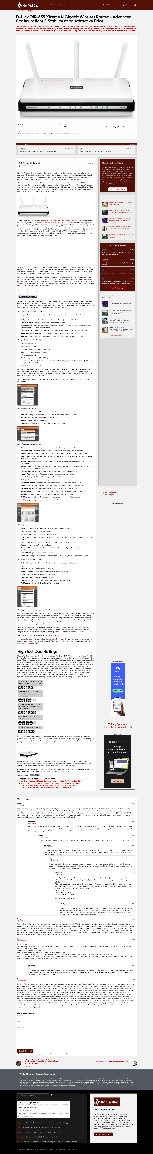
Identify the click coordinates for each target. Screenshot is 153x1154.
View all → (132, 144)
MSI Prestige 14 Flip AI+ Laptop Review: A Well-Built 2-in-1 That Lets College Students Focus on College (120, 320)
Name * (20, 1015)
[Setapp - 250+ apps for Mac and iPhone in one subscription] (117, 762)
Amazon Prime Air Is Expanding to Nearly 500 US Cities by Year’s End (117, 263)
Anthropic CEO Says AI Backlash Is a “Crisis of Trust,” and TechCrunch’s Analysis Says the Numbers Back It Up (106, 151)
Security (42, 1132)
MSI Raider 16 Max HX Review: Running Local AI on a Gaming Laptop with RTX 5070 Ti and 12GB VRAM (121, 236)
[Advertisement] (56, 252)
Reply (133, 804)
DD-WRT (57, 223)
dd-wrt (23, 134)
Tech (61, 5)
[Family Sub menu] (75, 5)
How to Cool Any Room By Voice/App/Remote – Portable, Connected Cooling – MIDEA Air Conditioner (120, 329)
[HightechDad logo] (28, 5)
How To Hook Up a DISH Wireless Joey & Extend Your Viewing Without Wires (49, 785)
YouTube (27, 1142)
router (66, 134)
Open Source (47, 134)
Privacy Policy (53, 1149)
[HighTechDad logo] (107, 1101)
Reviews (29, 1123)
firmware (33, 134)
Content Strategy (62, 1123)
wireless (82, 134)
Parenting (34, 1132)
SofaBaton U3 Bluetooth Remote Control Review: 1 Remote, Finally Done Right (120, 227)
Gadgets (115, 127)
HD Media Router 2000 (25, 643)
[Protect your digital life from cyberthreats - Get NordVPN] (118, 689)
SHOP (108, 5)
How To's (36, 1123)
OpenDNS (54, 134)
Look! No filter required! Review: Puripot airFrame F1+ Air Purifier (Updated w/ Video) (51, 781)
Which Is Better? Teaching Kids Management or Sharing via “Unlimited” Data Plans (50, 783)
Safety (60, 1132)
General (120, 127)
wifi (78, 134)
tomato (75, 134)
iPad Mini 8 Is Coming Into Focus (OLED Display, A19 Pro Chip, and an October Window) (117, 253)
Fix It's (44, 1123)
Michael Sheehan (22, 127)
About (101, 5)
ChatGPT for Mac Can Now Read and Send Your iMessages (35, 152)
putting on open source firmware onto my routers (58, 221)
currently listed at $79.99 (55, 635)
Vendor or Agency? (50, 1137)
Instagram (52, 1142)
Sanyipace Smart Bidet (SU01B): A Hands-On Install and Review (121, 203)
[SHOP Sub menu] (112, 5)
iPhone (57, 1128)
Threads (60, 1142)
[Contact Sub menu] (96, 5)
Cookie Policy (62, 1149)
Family (71, 5)
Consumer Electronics (106, 127)
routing (70, 134)
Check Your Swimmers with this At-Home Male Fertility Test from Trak (46, 787)
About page (79, 1085)
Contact (91, 5)
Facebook (43, 1142)
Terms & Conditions (72, 1149)
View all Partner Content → (117, 335)
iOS (52, 1128)
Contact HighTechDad (34, 1137)
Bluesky (67, 1142)
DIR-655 (28, 134)
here (73, 766)
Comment (21, 1027)
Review (130, 127)
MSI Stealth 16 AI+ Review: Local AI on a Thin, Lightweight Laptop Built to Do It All (121, 219)
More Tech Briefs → (118, 288)
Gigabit (38, 134)
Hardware (125, 127)
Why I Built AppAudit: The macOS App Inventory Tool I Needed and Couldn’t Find (120, 211)
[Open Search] (135, 5)
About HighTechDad (117, 189)
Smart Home (35, 1128)
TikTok (74, 1142)
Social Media (51, 1132)
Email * (19, 1021)
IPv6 (42, 134)
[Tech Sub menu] (65, 5)
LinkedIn (35, 1142)
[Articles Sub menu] (56, 5)
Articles (52, 5)
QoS (58, 134)
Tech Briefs (82, 5)
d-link (19, 134)
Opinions (51, 1123)
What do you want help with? (27, 1107)
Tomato (47, 223)
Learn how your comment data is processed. (62, 1054)
